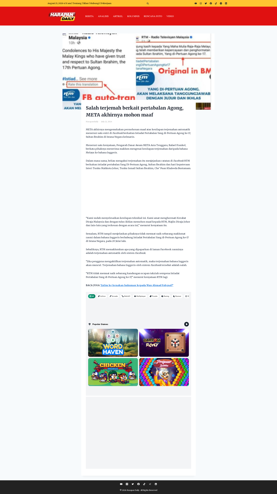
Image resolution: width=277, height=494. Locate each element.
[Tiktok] (216, 3)
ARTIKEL (118, 16)
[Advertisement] (138, 195)
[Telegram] (221, 3)
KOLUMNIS (133, 16)
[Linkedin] (156, 484)
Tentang (77, 3)
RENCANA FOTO (153, 16)
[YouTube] (121, 484)
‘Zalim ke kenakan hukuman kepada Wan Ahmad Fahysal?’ (136, 285)
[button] (148, 3)
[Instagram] (201, 3)
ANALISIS (103, 16)
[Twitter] (206, 3)
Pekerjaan (106, 3)
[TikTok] (144, 484)
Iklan (85, 3)
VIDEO (170, 16)
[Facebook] (211, 3)
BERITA (89, 16)
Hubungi (94, 3)
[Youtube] (195, 3)
